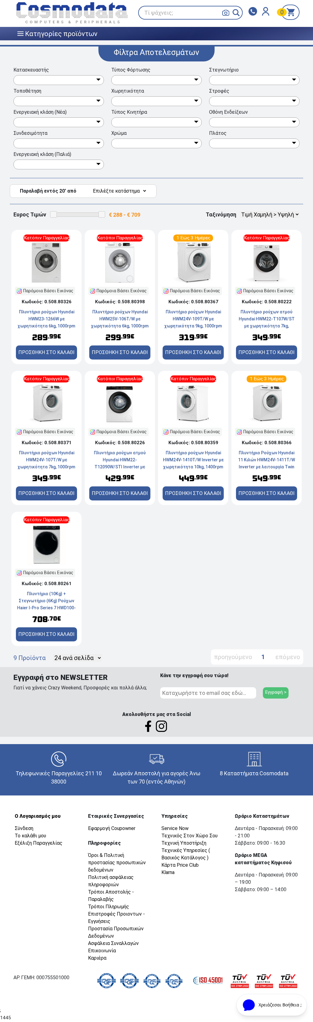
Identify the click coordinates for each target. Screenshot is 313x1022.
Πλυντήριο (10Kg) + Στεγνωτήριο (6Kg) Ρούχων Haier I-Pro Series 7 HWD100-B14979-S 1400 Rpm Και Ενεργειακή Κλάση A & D (46, 607)
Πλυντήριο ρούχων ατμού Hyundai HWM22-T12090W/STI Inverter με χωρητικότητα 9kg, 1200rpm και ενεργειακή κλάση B (120, 466)
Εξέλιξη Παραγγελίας (38, 843)
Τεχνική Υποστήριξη (183, 843)
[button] (236, 12)
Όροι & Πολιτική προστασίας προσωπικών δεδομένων (117, 862)
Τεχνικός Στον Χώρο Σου (189, 836)
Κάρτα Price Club (180, 865)
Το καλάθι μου (30, 836)
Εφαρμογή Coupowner (111, 828)
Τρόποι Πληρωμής (108, 906)
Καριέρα (97, 958)
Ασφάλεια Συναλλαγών (113, 943)
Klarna (168, 872)
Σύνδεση (24, 828)
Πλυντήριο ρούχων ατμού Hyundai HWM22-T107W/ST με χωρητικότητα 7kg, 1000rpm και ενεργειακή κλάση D (267, 325)
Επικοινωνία (102, 951)
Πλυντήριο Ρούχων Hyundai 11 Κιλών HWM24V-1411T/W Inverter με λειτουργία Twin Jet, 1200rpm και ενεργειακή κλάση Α (267, 466)
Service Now (175, 828)
